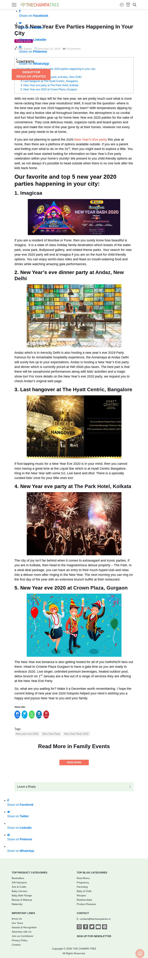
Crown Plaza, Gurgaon (100, 588)
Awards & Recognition (24, 927)
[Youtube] (98, 927)
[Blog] (122, 4)
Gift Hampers (19, 882)
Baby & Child (84, 891)
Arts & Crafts (19, 886)
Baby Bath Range (22, 895)
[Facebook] (85, 927)
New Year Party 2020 (76, 733)
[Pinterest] (104, 927)
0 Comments (73, 48)
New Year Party (51, 733)
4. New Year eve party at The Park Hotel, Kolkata (49, 85)
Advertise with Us (21, 931)
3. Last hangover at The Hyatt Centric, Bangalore (49, 81)
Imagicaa (31, 193)
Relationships (84, 899)
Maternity (17, 904)
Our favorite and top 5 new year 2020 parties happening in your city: (56, 68)
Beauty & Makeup (22, 899)
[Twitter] (91, 927)
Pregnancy (83, 882)
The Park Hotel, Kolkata (102, 486)
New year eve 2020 (27, 733)
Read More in (74, 746)
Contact (16, 944)
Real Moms (83, 878)
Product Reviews (86, 904)
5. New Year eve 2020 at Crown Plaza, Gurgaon (49, 89)
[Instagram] (79, 927)
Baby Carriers (19, 891)
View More (74, 762)
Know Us (17, 918)
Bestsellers (18, 878)
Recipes (81, 895)
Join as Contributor (22, 936)
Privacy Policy (19, 940)
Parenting (82, 886)
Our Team (17, 923)
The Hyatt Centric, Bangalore (97, 389)
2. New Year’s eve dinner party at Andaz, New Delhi (51, 76)
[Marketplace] (128, 4)
